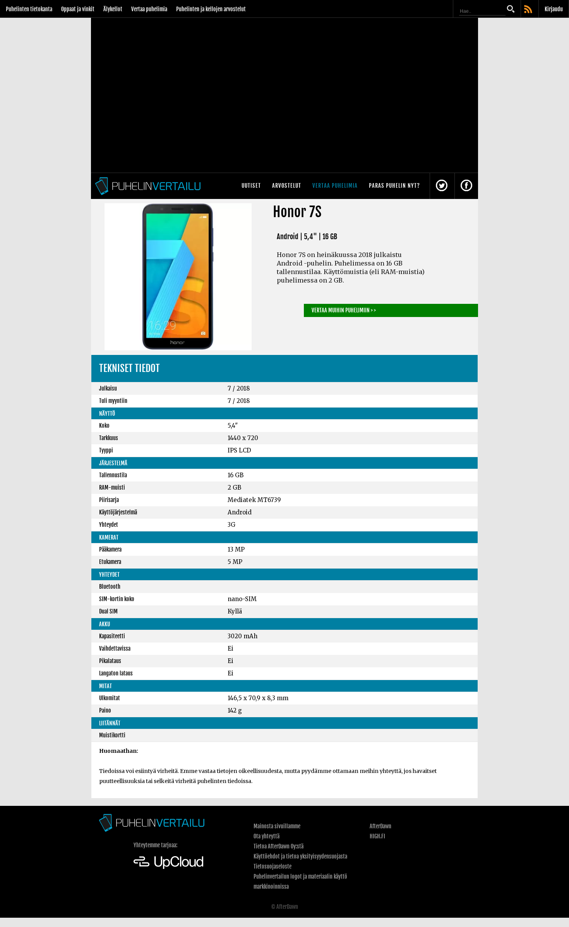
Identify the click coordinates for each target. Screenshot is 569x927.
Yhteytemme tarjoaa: (155, 845)
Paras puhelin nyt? (394, 185)
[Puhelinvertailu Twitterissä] (441, 186)
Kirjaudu (554, 9)
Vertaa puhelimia (149, 9)
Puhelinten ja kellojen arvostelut (211, 9)
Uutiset (251, 185)
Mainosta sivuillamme (277, 826)
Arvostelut (286, 185)
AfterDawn (380, 826)
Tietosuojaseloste (272, 866)
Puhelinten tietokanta (29, 9)
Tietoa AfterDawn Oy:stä (278, 846)
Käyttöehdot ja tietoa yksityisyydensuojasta (300, 856)
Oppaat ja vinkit (77, 9)
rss (529, 10)
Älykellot (112, 9)
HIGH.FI (377, 836)
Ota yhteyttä (266, 836)
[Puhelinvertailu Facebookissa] (466, 186)
